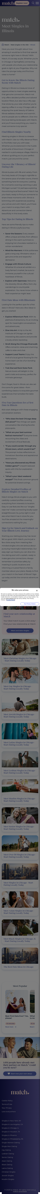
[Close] (36, 590)
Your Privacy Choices (30, 604)
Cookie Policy (11, 600)
